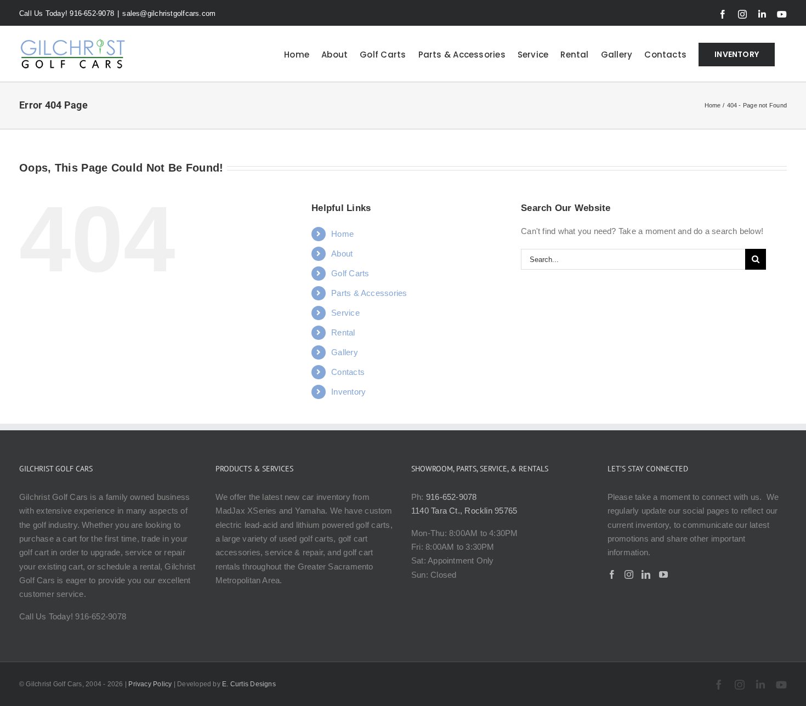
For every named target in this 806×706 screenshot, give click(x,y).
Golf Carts (350, 273)
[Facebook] (612, 574)
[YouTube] (663, 574)
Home (342, 233)
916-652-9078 (451, 497)
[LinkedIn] (646, 574)
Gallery (344, 352)
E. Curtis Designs (249, 684)
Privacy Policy (150, 684)
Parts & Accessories (369, 293)
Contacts (348, 372)
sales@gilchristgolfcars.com (168, 13)
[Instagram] (629, 574)
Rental (343, 332)
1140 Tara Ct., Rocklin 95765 (464, 510)
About (342, 253)
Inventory (348, 391)
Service (345, 312)
